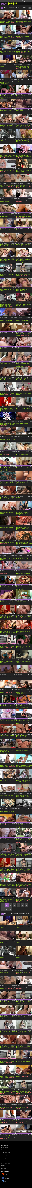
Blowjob (18, 36)
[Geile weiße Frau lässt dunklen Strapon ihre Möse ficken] (24, 103)
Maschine (2, 306)
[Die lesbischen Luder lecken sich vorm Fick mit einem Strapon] (8, 44)
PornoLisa (13, 50)
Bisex (17, 170)
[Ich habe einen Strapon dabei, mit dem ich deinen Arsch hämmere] (24, 832)
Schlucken (6, 97)
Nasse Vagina (8, 498)
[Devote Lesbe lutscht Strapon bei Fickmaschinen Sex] (8, 297)
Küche (1, 662)
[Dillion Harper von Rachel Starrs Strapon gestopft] (24, 148)
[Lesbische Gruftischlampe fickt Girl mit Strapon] (24, 684)
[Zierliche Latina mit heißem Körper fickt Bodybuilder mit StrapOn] (24, 371)
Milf (29, 185)
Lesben (9, 51)
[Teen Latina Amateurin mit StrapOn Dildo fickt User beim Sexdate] (24, 505)
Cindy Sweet (23, 52)
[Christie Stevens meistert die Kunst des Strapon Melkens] (24, 222)
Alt (8, 244)
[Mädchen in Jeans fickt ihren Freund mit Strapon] (24, 431)
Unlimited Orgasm (20, 217)
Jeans (23, 438)
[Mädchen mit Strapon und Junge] (8, 59)
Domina (2, 409)
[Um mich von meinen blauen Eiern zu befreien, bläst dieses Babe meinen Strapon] (8, 341)
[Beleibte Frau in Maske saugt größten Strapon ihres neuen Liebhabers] (8, 520)
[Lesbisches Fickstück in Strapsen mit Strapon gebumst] (8, 624)
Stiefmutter (22, 573)
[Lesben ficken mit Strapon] (24, 818)
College (7, 750)
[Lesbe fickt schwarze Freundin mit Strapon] (24, 580)
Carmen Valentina (9, 186)
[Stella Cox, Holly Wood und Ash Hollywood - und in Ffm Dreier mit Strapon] (24, 341)
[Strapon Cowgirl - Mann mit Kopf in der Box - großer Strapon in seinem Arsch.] (8, 222)
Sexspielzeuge (4, 83)
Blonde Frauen (20, 21)
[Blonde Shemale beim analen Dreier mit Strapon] (8, 193)
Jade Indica (24, 275)
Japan (4, 780)
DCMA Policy (4, 1147)
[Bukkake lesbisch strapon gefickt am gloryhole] (8, 699)
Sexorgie (10, 110)
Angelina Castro (20, 97)
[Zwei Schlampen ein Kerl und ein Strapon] (8, 431)
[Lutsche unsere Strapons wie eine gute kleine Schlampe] (24, 327)
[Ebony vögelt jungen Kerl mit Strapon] (24, 699)
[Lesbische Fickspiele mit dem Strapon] (8, 118)
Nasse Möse (19, 186)
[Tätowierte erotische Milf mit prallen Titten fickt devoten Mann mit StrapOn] (8, 461)
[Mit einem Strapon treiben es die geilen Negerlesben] (8, 208)
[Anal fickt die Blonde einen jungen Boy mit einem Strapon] (8, 89)
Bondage (22, 631)
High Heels (24, 467)
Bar (1, 676)
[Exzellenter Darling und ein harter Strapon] (8, 327)
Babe (1, 319)
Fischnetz (11, 125)
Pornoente (29, 124)
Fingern (6, 379)
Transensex (12, 200)
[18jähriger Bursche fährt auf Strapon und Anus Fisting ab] (24, 639)
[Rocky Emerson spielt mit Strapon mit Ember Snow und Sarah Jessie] (8, 1128)
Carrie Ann (19, 68)
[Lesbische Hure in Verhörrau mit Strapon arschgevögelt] (8, 847)
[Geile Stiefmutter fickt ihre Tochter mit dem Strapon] (24, 565)
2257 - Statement (5, 1152)
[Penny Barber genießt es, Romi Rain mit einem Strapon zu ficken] (8, 669)
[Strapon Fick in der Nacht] (8, 312)
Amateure (18, 215)
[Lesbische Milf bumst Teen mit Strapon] (24, 788)
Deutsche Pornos (27, 393)
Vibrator (7, 766)
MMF (13, 289)
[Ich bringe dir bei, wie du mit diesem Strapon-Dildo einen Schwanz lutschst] (8, 386)
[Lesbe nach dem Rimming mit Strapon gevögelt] (24, 713)
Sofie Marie (19, 201)
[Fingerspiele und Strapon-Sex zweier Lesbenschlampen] (8, 594)
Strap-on (2, 22)
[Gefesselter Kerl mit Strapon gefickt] (8, 803)
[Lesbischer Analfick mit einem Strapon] (8, 832)
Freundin (10, 81)
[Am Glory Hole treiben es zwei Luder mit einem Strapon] (24, 163)
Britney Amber (3, 543)
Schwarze (18, 319)
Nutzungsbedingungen (6, 1150)
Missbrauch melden (6, 1163)
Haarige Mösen (24, 735)
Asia (1, 482)
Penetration (6, 795)
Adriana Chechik (4, 365)
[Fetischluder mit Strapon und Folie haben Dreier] (24, 624)
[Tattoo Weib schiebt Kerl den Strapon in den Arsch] (8, 14)
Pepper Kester (8, 692)
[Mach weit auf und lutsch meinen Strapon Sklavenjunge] (24, 892)
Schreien (9, 155)
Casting (18, 824)
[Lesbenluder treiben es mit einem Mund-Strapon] (8, 103)
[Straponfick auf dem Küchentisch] (8, 654)
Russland (22, 676)
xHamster (29, 20)
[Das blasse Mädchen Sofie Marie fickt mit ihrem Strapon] (24, 193)
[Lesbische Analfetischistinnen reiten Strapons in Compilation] (24, 118)
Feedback (3, 1168)
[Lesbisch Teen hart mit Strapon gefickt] (8, 743)
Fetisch (12, 21)
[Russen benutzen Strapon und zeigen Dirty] (8, 713)
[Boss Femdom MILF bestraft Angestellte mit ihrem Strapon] (8, 267)
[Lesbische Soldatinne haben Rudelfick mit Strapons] (24, 59)
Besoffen (6, 884)
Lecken (13, 51)
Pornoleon (13, 35)
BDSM (1, 185)
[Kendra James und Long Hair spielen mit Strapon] (8, 148)
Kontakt (3, 1165)
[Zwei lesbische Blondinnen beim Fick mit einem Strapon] (24, 446)
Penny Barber (24, 618)
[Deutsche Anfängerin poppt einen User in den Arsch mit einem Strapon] (24, 847)
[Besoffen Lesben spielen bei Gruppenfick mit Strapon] (8, 877)
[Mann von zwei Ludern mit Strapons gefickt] (24, 475)
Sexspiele (2, 127)
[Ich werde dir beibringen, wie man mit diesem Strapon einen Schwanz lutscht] (8, 446)
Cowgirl (2, 229)
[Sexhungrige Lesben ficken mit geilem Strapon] (24, 520)
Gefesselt (11, 811)
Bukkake (2, 706)
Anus (25, 646)
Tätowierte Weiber (4, 470)
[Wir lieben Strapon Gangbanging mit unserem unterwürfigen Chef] (8, 178)
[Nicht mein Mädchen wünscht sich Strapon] (24, 74)
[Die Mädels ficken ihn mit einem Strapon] (8, 29)
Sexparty (2, 112)
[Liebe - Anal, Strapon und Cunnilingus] (24, 803)
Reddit (5, 1174)
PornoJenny (13, 20)
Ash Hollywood (24, 350)
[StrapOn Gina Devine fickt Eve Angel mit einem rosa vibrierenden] (8, 758)
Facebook (6, 1178)
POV (29, 274)
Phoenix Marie (27, 366)
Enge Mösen (3, 246)
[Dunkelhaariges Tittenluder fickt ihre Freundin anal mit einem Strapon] (24, 282)
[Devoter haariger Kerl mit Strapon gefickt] (24, 728)
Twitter (5, 1181)
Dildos (8, 21)
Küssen (28, 304)
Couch (8, 289)
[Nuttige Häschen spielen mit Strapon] (24, 14)
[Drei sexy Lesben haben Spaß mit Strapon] (24, 535)
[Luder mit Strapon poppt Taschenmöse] (8, 252)
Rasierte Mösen (24, 543)
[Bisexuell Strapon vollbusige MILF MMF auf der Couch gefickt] (8, 282)
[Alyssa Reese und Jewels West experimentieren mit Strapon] (24, 178)
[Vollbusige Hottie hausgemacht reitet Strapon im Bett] (24, 743)
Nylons (25, 21)
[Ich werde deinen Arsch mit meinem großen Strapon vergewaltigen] (8, 490)
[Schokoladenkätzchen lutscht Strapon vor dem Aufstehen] (8, 728)
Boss (8, 185)
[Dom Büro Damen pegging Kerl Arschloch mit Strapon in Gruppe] (8, 505)
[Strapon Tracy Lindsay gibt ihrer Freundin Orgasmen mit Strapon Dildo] (8, 163)
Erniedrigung (7, 96)
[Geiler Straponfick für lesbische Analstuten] (24, 297)
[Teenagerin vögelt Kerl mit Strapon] (8, 609)
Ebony (12, 215)
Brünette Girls (7, 259)
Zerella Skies (19, 37)
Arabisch (18, 423)
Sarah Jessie (3, 1138)
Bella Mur (20, 22)
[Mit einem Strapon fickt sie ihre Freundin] (8, 74)
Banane (6, 378)
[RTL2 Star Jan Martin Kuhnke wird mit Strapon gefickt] (24, 386)
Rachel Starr (21, 158)
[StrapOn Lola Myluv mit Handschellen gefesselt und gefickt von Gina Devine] (24, 237)
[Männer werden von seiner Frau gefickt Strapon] (24, 416)
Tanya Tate (11, 37)
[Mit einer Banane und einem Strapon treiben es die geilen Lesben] (8, 371)
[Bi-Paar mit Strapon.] (24, 401)
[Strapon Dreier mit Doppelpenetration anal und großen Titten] (8, 788)
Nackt (12, 319)
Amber (11, 306)
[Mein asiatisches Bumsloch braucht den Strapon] (8, 475)
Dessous (2, 125)
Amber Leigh (3, 425)
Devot (1, 97)
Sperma (29, 170)
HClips (30, 79)
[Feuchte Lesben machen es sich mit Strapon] (8, 416)
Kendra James (3, 158)
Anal (1, 21)
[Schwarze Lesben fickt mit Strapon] (24, 312)
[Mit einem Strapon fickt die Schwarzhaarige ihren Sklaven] (8, 401)
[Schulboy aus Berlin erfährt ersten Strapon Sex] (8, 550)
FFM (28, 348)
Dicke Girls (19, 140)
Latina (22, 96)
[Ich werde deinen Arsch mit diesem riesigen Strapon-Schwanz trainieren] (24, 877)
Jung (6, 260)
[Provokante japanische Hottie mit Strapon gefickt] (8, 773)
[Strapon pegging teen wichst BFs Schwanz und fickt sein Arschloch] (24, 461)
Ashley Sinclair (8, 394)
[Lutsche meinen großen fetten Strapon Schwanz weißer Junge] (8, 818)
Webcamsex (27, 408)
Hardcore (12, 424)
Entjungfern (3, 558)
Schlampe (18, 67)
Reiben (7, 112)
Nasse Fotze (3, 423)
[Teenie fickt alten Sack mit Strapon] (24, 550)
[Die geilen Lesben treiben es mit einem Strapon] (24, 133)
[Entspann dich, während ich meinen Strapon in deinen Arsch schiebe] (8, 639)
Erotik (29, 453)
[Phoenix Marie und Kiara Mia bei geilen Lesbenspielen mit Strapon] (24, 356)
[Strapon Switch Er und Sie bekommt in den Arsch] (8, 862)
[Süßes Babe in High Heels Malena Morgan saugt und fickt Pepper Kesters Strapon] (8, 684)
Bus (22, 750)
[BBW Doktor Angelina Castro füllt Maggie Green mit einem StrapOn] (24, 89)
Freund (5, 81)
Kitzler (5, 215)
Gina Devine (28, 246)
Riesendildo (3, 631)
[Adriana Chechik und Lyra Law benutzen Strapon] (8, 356)
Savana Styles (3, 573)
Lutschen (7, 22)
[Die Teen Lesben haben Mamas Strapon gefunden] (8, 237)
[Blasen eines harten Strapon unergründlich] (24, 490)
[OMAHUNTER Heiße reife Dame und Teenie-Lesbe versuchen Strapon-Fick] (24, 44)
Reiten (18, 127)
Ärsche (4, 21)
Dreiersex (7, 201)
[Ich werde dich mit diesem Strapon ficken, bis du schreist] (24, 609)
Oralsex (18, 246)
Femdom (12, 185)
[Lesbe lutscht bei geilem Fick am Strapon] (8, 892)
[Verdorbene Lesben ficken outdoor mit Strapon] (24, 758)
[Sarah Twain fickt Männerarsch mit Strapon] (24, 252)
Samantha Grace (25, 335)
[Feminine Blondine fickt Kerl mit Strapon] (24, 773)
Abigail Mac (27, 127)
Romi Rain (12, 676)
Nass (11, 156)
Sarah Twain (27, 262)
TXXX (14, 64)
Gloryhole (7, 706)
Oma (22, 51)
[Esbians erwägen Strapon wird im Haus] (8, 580)
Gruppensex (23, 66)
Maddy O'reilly (3, 381)
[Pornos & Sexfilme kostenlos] (9, 3)
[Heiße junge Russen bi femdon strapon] (24, 669)
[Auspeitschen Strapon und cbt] (8, 133)
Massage (23, 216)
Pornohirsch (29, 64)
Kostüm (28, 67)
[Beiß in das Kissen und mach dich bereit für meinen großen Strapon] (24, 267)
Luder (1, 51)
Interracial (8, 438)
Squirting (5, 363)
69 (1, 155)
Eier (12, 36)
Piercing (26, 765)
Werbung (3, 1158)
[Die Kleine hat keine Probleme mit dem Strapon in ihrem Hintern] (24, 594)
